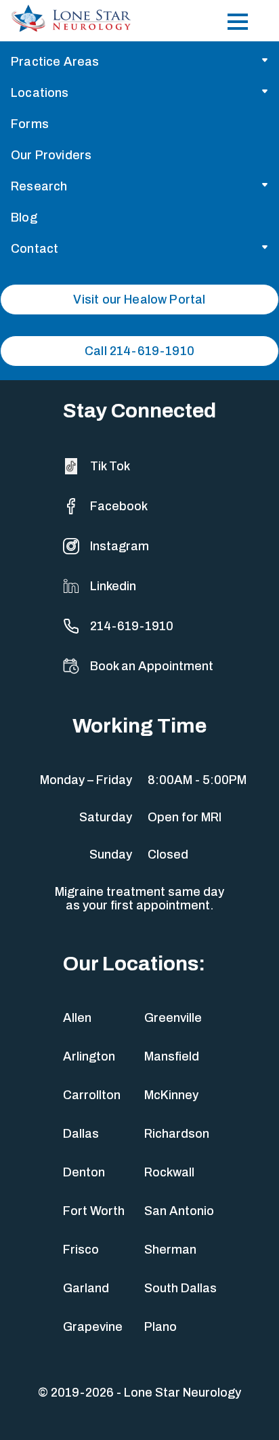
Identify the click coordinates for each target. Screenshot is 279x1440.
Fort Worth (94, 1211)
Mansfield (171, 1056)
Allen (77, 1018)
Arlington (89, 1056)
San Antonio (179, 1211)
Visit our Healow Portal (139, 299)
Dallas (81, 1133)
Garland (86, 1288)
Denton (84, 1172)
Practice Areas (55, 61)
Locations (40, 93)
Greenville (173, 1018)
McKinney (171, 1095)
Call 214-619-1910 (139, 351)
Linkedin (113, 586)
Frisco (81, 1249)
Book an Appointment (151, 666)
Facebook (119, 506)
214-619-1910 (131, 626)
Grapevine (93, 1327)
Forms (30, 124)
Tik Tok (110, 466)
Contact (34, 248)
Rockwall (169, 1172)
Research (39, 186)
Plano (160, 1327)
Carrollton (92, 1095)
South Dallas (180, 1288)
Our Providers (51, 155)
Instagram (119, 546)
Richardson (176, 1133)
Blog (24, 217)
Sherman (170, 1249)
